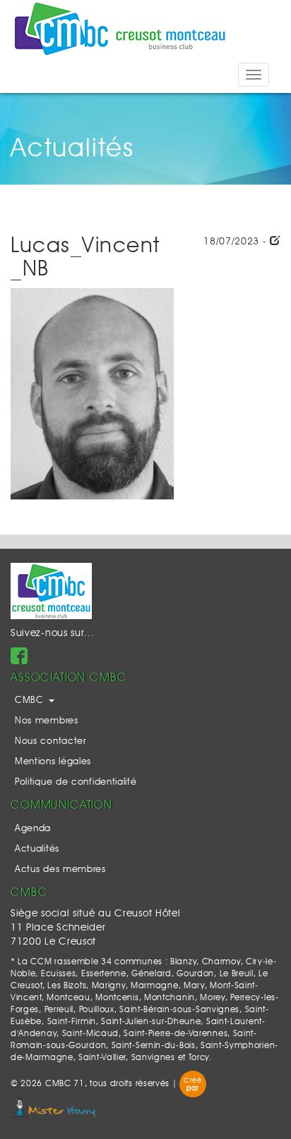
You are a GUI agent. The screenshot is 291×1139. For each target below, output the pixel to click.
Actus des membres (60, 869)
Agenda (33, 828)
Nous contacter (50, 741)
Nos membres (46, 721)
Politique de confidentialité (76, 782)
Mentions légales (53, 761)
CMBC (31, 700)
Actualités (37, 849)
